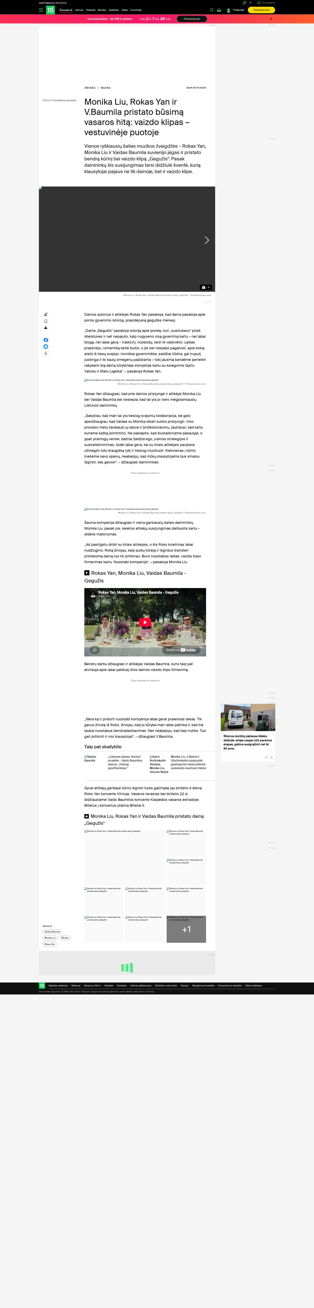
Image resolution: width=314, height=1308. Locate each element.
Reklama (75, 985)
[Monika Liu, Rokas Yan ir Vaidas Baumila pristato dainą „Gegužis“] (127, 239)
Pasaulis (90, 10)
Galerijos (114, 10)
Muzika (102, 10)
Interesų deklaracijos (140, 985)
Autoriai (185, 985)
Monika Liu (50, 937)
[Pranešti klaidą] (45, 327)
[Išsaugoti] (266, 757)
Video (124, 10)
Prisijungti (238, 10)
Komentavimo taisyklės (230, 985)
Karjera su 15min (92, 985)
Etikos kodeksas (253, 985)
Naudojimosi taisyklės (203, 985)
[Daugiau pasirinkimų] (46, 353)
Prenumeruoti (261, 10)
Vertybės (108, 985)
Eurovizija (136, 10)
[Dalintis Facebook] (46, 340)
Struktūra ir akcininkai (166, 985)
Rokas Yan (50, 944)
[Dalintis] (272, 757)
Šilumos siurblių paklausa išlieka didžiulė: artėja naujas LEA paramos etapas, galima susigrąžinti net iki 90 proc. (248, 742)
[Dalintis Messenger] (46, 346)
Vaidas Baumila (52, 931)
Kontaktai (122, 985)
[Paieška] (212, 10)
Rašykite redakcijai (58, 985)
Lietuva (79, 10)
